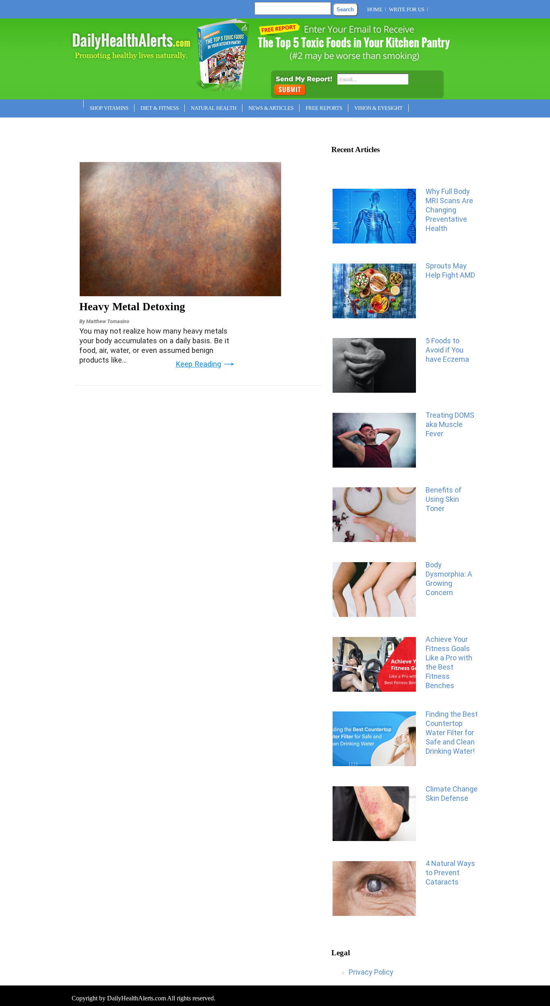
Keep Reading (198, 364)
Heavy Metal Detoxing (132, 307)
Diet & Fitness (160, 108)
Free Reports (324, 108)
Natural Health (213, 108)
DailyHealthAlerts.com (136, 998)
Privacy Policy (371, 972)
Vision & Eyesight (378, 108)
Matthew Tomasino (107, 321)
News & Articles (271, 108)
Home (375, 9)
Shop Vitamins (109, 108)
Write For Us (406, 9)
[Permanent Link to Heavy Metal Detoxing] (180, 293)
